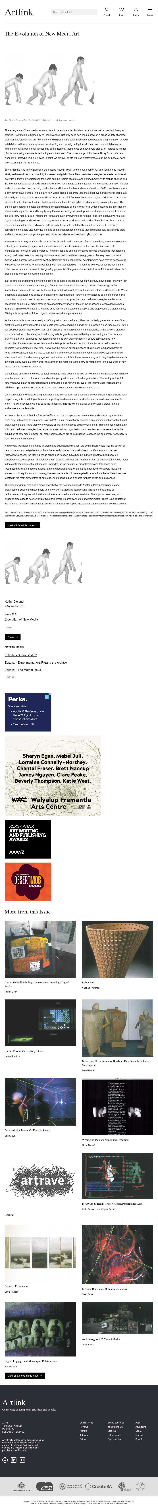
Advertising (140, 1426)
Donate (139, 1430)
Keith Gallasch (89, 1209)
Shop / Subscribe (116, 1422)
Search (138, 1439)
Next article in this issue (21, 525)
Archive (83, 1430)
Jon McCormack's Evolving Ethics (24, 1051)
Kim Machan (11, 1366)
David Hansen (11, 1291)
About (138, 1422)
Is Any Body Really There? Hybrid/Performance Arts (112, 1204)
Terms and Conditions (53, 1501)
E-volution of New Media (21, 619)
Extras (83, 1439)
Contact (139, 1435)
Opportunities (114, 1439)
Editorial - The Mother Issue (23, 670)
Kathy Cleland (14, 601)
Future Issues (114, 1435)
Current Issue (86, 1422)
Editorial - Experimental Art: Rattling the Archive (36, 662)
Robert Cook (11, 991)
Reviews (84, 1426)
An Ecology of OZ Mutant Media (101, 1339)
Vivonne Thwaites (90, 987)
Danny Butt (10, 1135)
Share (11, 637)
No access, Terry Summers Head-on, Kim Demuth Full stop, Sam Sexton (116, 1063)
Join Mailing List (115, 1426)
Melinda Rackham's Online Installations (104, 1289)
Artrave (9, 1215)
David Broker (88, 1070)
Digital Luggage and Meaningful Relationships (31, 1361)
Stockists (112, 1430)
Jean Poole (87, 1344)
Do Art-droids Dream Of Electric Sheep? (27, 1130)
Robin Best (88, 982)
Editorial (9, 628)
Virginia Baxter (108, 1209)
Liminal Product (12, 1056)
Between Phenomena (16, 1286)
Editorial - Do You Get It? (21, 655)
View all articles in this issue (23, 1375)
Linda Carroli (88, 1145)
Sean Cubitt (88, 1294)
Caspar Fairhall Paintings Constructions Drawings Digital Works (37, 984)
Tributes (84, 1435)
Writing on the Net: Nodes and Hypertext (105, 1140)
